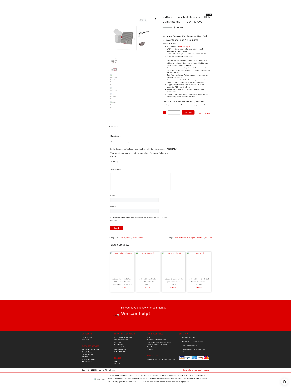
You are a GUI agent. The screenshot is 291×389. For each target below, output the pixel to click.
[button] (155, 19)
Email (113, 206)
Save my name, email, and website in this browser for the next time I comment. (139, 219)
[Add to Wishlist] (164, 112)
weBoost (141, 238)
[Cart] (284, 381)
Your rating (115, 162)
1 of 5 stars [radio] (122, 162)
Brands (128, 238)
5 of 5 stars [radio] (135, 162)
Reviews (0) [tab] (114, 127)
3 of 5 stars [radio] (129, 162)
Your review (115, 169)
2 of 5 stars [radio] (125, 162)
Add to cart (188, 112)
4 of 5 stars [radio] (132, 162)
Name (113, 195)
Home (135, 238)
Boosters (121, 238)
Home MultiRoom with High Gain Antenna (189, 238)
